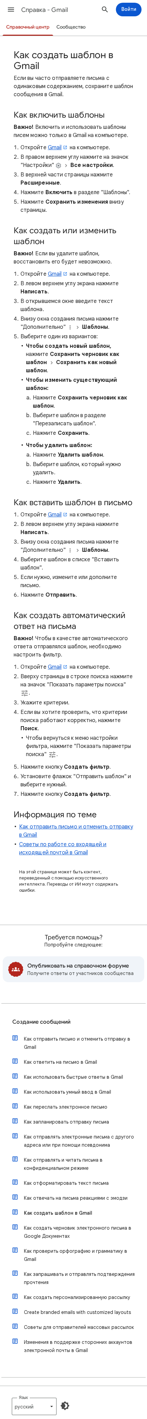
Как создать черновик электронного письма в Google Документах (77, 1232)
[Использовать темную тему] (65, 1406)
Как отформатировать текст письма (66, 1183)
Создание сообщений (41, 1022)
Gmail (55, 147)
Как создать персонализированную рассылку (77, 1297)
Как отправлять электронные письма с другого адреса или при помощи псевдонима (79, 1141)
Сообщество (70, 27)
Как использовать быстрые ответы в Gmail (73, 1077)
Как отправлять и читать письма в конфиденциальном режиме (63, 1164)
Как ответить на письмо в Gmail (60, 1062)
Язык (23, 1397)
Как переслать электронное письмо (65, 1107)
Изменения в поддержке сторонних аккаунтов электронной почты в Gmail (78, 1346)
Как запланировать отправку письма (66, 1122)
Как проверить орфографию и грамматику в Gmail (75, 1255)
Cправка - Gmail (44, 10)
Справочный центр (28, 27)
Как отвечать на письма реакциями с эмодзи (76, 1198)
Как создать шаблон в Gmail (58, 1213)
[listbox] (34, 1406)
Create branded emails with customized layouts (77, 1312)
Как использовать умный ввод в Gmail (67, 1092)
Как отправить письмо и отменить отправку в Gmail (77, 1043)
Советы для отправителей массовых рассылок (79, 1327)
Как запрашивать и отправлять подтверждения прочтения (79, 1278)
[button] (11, 9)
